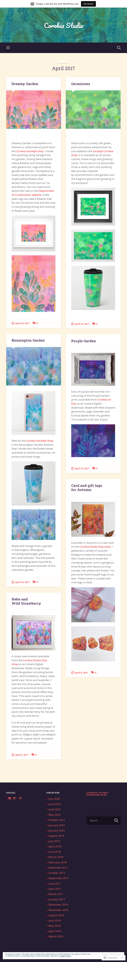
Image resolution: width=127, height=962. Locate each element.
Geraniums (80, 83)
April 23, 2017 (82, 323)
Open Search (118, 48)
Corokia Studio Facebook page (97, 793)
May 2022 (54, 814)
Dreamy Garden (25, 83)
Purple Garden (83, 341)
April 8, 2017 (81, 672)
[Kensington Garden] (33, 366)
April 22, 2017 (22, 582)
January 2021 (56, 825)
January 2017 (56, 899)
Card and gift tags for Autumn (86, 487)
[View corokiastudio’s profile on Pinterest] (20, 798)
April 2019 (54, 846)
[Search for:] (103, 820)
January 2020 (56, 830)
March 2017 (55, 894)
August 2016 (56, 915)
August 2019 (56, 836)
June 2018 (54, 851)
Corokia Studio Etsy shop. (95, 546)
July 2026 (54, 799)
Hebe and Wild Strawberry (26, 601)
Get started (88, 4)
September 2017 (58, 878)
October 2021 (56, 820)
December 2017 (58, 867)
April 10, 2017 (82, 468)
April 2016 (54, 931)
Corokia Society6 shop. (30, 151)
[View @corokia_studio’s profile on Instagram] (14, 798)
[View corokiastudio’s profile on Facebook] (10, 798)
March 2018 (55, 857)
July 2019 (54, 841)
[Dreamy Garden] (33, 109)
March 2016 (55, 936)
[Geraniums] (93, 109)
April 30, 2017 (22, 323)
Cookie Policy (65, 956)
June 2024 (54, 804)
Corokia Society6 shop (39, 440)
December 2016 (58, 904)
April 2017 (54, 889)
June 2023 (54, 809)
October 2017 (56, 873)
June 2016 (54, 920)
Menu (8, 48)
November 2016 (58, 910)
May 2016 (54, 926)
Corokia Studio (63, 25)
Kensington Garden (28, 340)
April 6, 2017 (21, 754)
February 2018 (57, 862)
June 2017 (54, 883)
